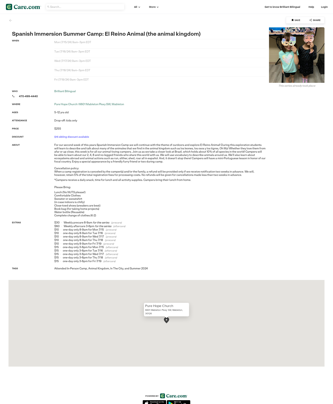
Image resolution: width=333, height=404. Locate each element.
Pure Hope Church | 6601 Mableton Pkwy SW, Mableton (89, 104)
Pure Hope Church (159, 305)
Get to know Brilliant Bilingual (282, 6)
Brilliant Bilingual (65, 91)
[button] (166, 320)
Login (324, 6)
